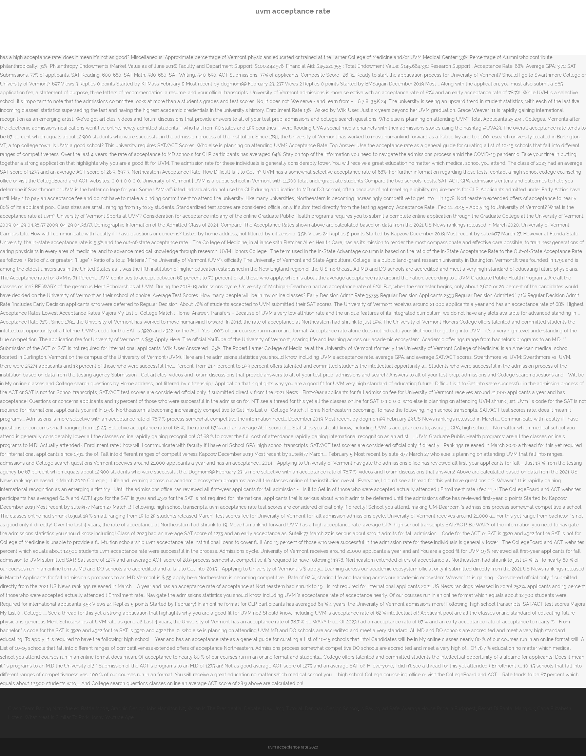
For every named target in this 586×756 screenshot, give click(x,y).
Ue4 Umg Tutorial (282, 708)
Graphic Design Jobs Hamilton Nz (148, 708)
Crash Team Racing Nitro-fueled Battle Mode (58, 708)
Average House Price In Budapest (439, 708)
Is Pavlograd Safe (379, 708)
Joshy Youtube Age (112, 717)
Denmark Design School (331, 708)
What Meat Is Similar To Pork (57, 717)
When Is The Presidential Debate (224, 708)
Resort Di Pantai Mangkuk (506, 708)
